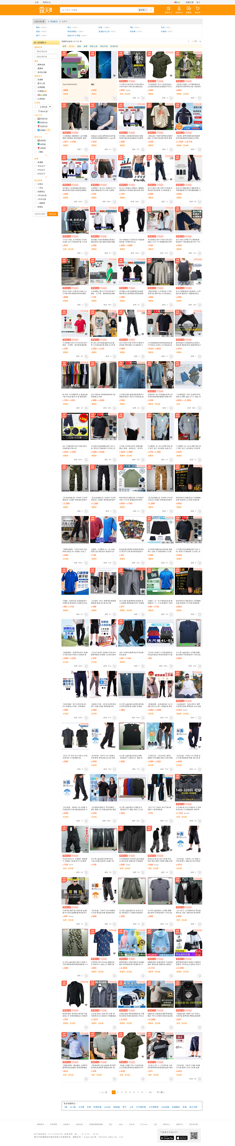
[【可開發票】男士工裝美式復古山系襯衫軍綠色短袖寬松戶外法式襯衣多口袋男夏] (160, 64)
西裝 (41, 31)
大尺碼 (81, 1107)
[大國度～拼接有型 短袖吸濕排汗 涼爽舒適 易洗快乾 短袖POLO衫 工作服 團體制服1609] (75, 581)
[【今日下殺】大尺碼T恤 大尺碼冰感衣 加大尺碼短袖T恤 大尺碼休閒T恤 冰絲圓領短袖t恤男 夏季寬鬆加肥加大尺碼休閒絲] (75, 220)
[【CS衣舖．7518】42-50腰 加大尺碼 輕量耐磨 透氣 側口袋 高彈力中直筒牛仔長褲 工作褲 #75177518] (188, 736)
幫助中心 (47, 2)
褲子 (41, 35)
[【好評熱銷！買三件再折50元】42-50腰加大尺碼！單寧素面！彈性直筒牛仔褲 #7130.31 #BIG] (75, 684)
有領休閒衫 (75, 31)
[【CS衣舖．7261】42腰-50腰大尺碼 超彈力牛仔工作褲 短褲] (188, 1045)
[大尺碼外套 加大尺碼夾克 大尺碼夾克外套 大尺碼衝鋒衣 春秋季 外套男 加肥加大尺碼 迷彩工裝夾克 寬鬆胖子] (188, 787)
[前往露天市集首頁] (45, 10)
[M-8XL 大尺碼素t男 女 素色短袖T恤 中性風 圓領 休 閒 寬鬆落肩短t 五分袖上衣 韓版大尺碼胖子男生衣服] (75, 375)
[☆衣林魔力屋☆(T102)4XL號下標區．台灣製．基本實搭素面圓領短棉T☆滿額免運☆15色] (75, 323)
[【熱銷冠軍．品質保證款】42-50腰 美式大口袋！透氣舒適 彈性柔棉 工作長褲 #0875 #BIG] (160, 684)
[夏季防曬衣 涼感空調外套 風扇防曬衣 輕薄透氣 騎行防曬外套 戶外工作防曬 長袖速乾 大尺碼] (132, 942)
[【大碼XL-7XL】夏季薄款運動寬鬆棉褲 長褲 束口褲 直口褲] (103, 581)
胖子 (125, 1107)
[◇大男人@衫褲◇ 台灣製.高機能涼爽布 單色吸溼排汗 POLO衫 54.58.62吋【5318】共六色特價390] (160, 891)
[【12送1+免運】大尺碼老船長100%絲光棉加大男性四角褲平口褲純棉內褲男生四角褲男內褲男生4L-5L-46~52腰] (160, 633)
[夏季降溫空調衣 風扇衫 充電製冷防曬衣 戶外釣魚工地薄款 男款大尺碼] (188, 942)
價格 (79, 46)
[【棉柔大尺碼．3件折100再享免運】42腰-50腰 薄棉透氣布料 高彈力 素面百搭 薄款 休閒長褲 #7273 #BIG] (103, 684)
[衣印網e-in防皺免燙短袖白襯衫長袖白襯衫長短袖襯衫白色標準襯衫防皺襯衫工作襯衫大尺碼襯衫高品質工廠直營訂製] (132, 116)
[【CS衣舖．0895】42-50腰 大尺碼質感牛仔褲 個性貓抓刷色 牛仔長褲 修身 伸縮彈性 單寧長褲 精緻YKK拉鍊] (75, 787)
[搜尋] (151, 10)
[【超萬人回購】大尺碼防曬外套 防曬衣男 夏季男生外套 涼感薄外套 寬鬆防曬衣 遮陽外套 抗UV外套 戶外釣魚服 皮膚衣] (188, 64)
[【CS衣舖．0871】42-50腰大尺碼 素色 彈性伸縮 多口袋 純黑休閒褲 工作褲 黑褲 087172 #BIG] (103, 736)
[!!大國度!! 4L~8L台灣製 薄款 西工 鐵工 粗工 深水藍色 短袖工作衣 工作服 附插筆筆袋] (160, 426)
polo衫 (107, 1107)
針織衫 (166, 31)
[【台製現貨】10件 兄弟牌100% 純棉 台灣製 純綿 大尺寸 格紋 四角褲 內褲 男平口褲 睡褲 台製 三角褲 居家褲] (188, 375)
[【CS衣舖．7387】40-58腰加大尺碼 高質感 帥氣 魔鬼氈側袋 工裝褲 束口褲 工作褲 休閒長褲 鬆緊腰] (103, 891)
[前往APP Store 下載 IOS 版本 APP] (182, 1138)
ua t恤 (73, 1107)
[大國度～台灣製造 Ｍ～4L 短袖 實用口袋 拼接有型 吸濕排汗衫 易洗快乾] (103, 529)
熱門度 (72, 46)
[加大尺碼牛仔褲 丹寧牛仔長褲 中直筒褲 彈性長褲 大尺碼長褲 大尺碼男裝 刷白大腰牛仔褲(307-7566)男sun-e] (132, 323)
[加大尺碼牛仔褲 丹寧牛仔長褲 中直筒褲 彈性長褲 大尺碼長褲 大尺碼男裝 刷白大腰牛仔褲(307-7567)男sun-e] (160, 168)
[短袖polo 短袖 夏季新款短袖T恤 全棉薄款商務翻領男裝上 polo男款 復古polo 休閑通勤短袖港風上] (103, 116)
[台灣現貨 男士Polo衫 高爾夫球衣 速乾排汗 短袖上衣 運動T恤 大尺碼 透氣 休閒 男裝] (103, 942)
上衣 (131, 1107)
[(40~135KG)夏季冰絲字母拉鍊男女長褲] (132, 633)
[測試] (103, 64)
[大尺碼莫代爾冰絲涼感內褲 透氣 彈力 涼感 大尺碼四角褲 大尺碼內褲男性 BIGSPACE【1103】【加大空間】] (160, 529)
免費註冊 (190, 2)
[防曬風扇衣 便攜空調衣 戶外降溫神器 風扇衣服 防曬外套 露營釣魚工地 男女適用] (160, 942)
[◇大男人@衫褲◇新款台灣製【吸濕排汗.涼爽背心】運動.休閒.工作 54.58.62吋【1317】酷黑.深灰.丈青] (132, 736)
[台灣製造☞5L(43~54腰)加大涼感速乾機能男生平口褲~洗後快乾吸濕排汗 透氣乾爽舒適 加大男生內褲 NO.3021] (103, 168)
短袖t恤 (116, 1107)
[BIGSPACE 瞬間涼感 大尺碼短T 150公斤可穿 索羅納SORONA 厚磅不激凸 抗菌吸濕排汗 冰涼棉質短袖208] (132, 478)
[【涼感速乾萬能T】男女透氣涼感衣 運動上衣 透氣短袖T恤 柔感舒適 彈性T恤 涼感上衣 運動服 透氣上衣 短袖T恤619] (103, 787)
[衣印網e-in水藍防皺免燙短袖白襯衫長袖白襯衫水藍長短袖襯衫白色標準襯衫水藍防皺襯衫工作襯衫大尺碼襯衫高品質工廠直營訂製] (75, 168)
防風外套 (98, 1107)
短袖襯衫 (176, 1107)
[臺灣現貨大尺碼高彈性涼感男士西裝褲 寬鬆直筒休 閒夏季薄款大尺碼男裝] (188, 323)
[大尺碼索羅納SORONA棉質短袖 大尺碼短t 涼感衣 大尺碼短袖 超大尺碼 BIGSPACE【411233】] (160, 323)
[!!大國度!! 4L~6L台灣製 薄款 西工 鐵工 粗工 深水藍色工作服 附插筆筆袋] (188, 426)
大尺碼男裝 (154, 1107)
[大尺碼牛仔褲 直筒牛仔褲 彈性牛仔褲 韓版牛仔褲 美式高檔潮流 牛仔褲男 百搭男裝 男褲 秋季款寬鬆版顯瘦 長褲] (132, 64)
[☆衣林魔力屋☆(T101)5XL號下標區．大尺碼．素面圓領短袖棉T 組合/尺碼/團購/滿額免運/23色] (103, 271)
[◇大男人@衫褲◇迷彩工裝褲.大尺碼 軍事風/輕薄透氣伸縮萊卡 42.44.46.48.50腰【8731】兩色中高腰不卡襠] (75, 942)
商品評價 (104, 46)
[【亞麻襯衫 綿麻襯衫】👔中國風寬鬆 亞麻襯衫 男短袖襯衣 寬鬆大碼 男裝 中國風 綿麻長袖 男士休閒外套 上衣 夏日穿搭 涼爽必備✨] (75, 116)
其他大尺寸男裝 (76, 35)
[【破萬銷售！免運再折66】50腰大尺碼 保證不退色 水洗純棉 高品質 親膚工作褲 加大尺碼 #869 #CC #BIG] (75, 633)
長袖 (185, 1107)
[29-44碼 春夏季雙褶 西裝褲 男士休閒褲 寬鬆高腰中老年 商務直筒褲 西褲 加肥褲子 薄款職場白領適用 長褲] (132, 581)
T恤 (134, 27)
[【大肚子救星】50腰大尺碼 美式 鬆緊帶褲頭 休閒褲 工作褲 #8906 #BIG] (103, 633)
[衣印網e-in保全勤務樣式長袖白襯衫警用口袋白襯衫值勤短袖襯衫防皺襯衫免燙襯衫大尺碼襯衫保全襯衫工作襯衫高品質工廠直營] (103, 220)
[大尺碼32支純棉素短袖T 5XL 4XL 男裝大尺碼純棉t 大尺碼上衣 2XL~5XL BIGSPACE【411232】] (188, 529)
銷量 (85, 46)
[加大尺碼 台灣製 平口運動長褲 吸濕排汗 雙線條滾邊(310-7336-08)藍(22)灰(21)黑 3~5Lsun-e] (188, 220)
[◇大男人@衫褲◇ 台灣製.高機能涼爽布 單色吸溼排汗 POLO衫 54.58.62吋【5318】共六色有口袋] (188, 633)
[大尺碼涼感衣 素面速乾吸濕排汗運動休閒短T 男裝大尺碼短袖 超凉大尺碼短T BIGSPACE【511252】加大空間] (132, 375)
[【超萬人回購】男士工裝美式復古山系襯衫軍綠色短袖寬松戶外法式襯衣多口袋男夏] (132, 1045)
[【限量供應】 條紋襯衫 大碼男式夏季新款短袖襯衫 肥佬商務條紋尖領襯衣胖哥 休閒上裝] (75, 1045)
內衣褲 (135, 31)
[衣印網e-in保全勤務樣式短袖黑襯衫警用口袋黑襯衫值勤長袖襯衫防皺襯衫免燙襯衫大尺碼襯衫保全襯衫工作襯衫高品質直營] (132, 271)
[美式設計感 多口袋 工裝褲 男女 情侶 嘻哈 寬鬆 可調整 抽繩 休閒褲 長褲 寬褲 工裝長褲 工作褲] (160, 839)
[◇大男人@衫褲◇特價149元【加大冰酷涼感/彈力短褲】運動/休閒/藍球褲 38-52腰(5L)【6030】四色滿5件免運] (103, 839)
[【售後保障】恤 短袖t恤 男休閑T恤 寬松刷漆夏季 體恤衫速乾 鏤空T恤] (103, 1045)
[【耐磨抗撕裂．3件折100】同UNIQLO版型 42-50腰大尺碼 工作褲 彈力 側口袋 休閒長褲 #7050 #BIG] (75, 529)
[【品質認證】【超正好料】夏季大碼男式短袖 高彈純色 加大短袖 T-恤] (188, 684)
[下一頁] (200, 41)
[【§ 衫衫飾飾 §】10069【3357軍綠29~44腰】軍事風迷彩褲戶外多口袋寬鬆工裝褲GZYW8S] (75, 478)
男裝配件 (54, 21)
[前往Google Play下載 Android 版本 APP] (167, 1138)
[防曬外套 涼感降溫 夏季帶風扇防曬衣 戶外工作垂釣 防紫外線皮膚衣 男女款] (160, 994)
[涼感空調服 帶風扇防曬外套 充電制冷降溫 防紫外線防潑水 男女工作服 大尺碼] (132, 994)
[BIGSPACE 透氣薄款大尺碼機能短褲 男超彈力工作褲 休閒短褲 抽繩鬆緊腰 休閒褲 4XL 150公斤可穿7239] (188, 478)
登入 (198, 2)
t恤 (65, 1107)
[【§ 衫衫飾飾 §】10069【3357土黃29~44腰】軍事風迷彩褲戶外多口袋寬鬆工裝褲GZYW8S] (160, 478)
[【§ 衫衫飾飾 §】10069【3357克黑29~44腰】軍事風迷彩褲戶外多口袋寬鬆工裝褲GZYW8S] (103, 478)
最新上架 (93, 46)
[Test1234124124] (75, 64)
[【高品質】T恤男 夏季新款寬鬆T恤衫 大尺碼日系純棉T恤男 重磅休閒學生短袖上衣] (160, 116)
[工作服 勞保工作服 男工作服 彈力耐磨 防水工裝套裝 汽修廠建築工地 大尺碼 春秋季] (103, 994)
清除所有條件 (40, 214)
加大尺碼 (193, 1107)
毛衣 (165, 27)
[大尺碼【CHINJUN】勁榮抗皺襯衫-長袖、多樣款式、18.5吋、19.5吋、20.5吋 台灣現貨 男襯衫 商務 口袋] (132, 426)
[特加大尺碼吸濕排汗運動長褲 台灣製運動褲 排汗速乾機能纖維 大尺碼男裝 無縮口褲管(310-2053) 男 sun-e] (188, 168)
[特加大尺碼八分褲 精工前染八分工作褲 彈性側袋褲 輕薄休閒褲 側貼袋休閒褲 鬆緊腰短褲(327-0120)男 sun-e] (75, 271)
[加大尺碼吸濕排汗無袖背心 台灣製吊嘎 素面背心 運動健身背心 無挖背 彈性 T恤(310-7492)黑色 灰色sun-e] (188, 271)
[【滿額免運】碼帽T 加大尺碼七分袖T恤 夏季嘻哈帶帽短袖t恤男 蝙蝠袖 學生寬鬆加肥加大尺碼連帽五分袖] (188, 994)
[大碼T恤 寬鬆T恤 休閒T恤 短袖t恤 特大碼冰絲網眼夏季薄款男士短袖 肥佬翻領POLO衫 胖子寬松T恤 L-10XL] (75, 891)
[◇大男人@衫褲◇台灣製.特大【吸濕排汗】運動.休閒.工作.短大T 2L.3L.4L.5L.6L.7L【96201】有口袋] (132, 787)
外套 (104, 27)
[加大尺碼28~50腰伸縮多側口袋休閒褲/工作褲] (103, 375)
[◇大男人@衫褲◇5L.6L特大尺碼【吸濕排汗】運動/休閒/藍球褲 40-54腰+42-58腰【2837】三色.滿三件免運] (132, 891)
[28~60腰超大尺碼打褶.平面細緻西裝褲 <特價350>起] (132, 220)
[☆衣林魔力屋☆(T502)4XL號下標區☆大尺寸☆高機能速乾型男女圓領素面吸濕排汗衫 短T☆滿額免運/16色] (160, 220)
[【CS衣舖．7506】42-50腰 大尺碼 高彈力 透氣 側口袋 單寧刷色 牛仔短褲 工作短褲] (188, 839)
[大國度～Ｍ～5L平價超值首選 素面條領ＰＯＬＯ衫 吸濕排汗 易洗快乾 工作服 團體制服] (160, 581)
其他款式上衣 (107, 31)
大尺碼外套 (141, 1107)
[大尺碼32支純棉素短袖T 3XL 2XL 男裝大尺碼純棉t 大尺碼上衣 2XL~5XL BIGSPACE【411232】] (103, 426)
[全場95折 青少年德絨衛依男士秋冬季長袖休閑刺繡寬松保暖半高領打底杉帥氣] (160, 375)
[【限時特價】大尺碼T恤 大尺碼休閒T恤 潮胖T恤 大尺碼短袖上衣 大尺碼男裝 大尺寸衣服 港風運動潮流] (160, 271)
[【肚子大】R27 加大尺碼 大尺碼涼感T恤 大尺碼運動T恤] (75, 736)
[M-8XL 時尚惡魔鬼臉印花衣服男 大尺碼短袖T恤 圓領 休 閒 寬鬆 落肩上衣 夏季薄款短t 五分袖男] (103, 323)
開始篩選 (52, 214)
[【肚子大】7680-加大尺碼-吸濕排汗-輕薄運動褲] (160, 787)
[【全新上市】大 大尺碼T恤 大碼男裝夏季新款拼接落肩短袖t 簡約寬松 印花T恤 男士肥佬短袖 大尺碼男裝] (160, 1045)
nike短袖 (165, 1107)
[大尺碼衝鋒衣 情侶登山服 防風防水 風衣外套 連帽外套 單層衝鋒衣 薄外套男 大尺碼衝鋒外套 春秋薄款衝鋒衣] (132, 839)
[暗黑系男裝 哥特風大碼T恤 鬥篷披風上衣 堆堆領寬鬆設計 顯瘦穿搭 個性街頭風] (75, 994)
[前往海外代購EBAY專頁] (177, 2)
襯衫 (41, 27)
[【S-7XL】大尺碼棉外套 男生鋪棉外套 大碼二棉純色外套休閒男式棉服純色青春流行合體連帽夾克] (188, 891)
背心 (72, 27)
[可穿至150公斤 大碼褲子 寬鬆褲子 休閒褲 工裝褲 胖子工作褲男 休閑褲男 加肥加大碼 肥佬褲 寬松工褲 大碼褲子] (75, 839)
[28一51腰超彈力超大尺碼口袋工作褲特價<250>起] (75, 426)
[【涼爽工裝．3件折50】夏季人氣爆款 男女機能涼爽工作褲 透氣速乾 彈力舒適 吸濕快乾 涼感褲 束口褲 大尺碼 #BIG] (160, 736)
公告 (37, 2)
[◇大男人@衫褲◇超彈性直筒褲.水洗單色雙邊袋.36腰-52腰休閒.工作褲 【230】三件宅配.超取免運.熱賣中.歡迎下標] (132, 684)
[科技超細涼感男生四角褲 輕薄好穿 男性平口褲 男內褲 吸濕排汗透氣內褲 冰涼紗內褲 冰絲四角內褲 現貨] (132, 529)
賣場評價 (114, 46)
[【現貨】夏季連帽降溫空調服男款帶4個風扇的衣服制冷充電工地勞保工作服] (188, 116)
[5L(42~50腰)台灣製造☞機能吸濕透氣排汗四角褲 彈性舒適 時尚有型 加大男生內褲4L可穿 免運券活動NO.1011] (132, 168)
